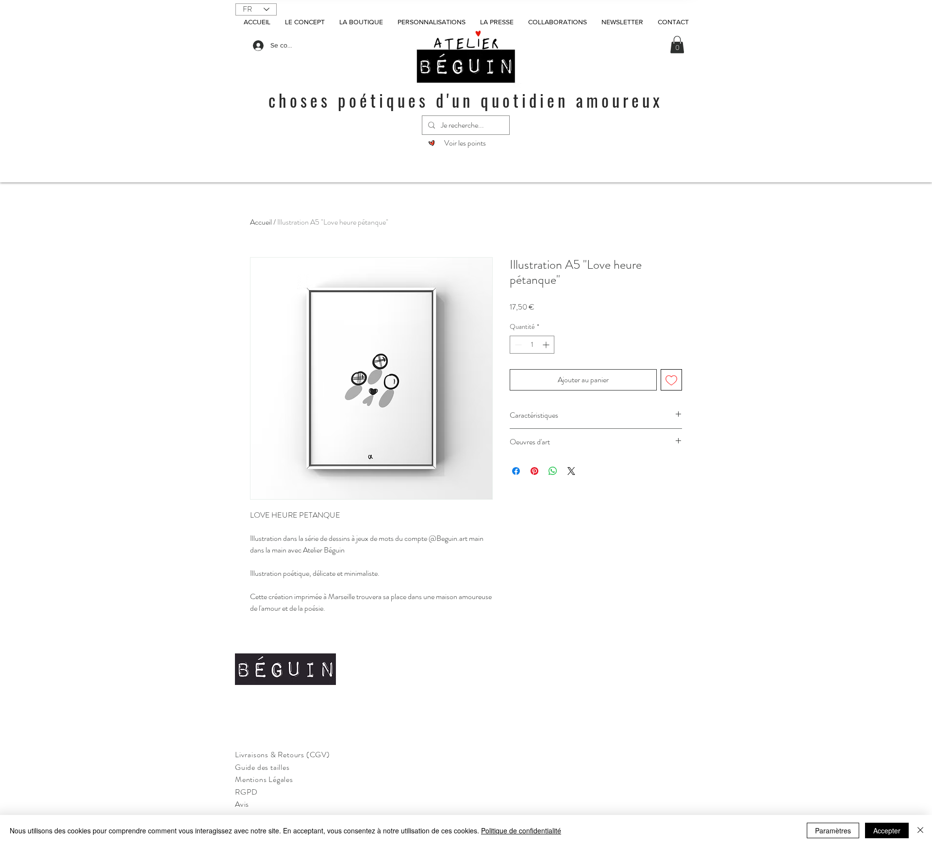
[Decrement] (517, 344)
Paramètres (833, 830)
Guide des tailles (262, 767)
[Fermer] (920, 830)
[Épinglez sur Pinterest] (534, 471)
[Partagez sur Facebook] (516, 471)
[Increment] (547, 344)
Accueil (261, 222)
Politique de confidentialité (521, 830)
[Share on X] (571, 471)
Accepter (886, 830)
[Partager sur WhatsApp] (553, 471)
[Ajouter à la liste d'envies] (671, 379)
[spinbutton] (532, 344)
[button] (677, 44)
